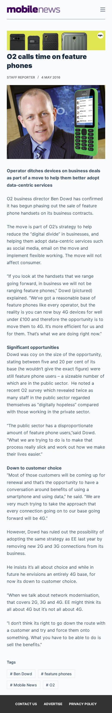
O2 (50, 685)
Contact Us (26, 704)
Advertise (53, 704)
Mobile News (23, 685)
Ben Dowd (21, 673)
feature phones (56, 673)
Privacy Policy (83, 704)
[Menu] (102, 9)
